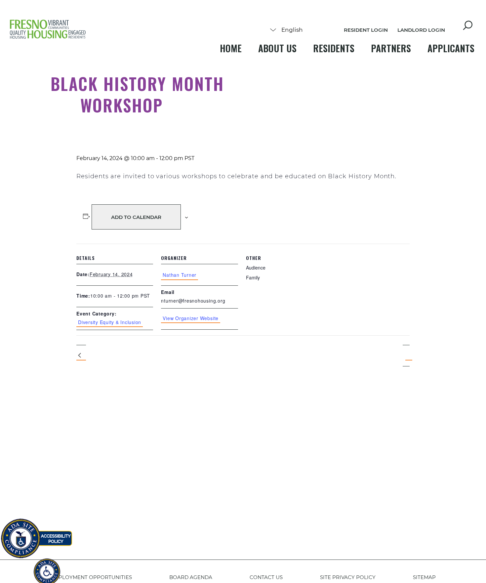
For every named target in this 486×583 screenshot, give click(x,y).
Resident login (366, 30)
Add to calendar (136, 217)
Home (231, 48)
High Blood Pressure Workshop (406, 355)
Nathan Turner (179, 274)
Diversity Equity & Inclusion (109, 322)
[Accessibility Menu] (47, 568)
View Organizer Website (191, 318)
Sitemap (424, 577)
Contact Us (266, 577)
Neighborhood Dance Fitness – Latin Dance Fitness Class (81, 356)
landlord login (421, 30)
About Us (277, 48)
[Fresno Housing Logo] (48, 30)
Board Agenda (190, 577)
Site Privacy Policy (348, 577)
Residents (333, 48)
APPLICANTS (450, 48)
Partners (391, 48)
